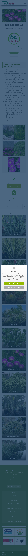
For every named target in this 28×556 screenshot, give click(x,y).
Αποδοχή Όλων (14, 283)
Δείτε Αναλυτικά (14, 287)
